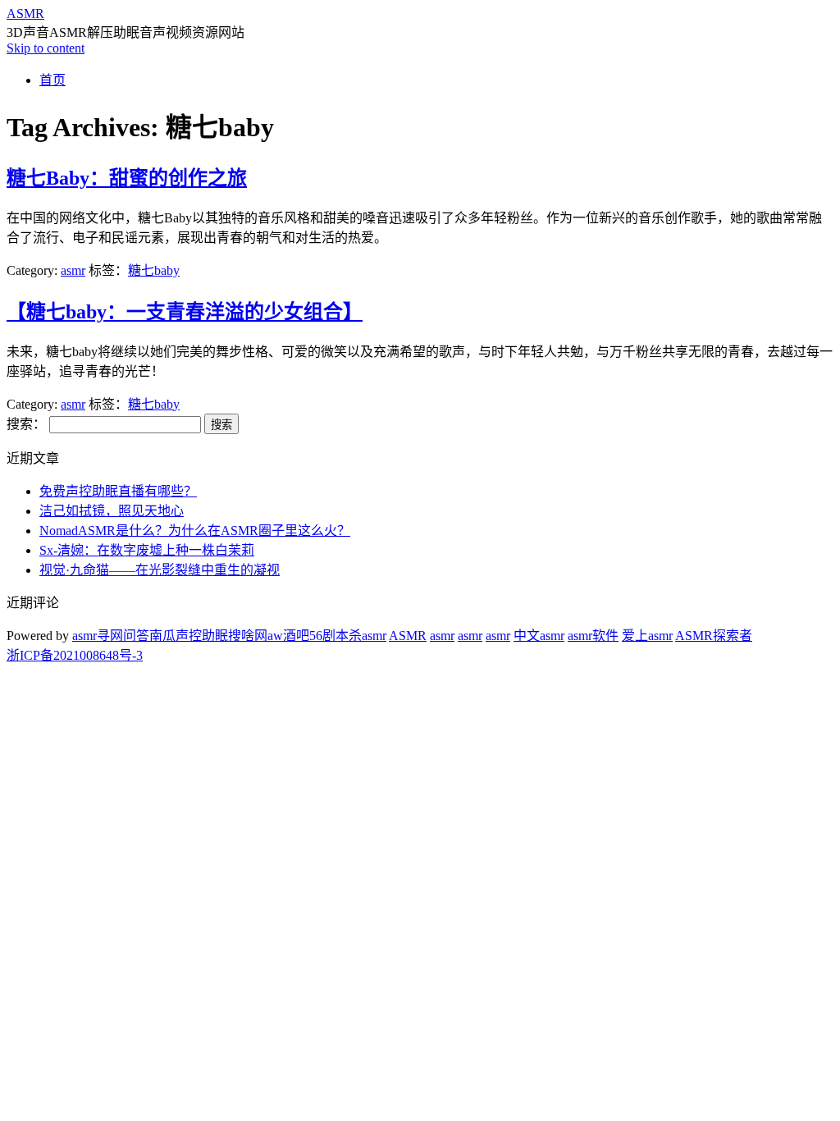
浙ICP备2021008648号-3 (75, 655)
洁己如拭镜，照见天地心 (111, 511)
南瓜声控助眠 (188, 636)
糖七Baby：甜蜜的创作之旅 (127, 178)
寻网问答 (123, 636)
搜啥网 (247, 636)
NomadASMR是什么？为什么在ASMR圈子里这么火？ (194, 531)
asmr (73, 270)
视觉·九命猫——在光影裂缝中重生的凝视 (159, 570)
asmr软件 (593, 636)
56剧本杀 (335, 636)
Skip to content (45, 48)
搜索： (26, 424)
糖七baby (154, 270)
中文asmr (539, 636)
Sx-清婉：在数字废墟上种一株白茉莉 (146, 550)
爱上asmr (647, 636)
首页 (52, 80)
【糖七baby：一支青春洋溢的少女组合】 (185, 312)
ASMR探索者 (713, 636)
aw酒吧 (288, 636)
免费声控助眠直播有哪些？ (118, 491)
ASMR (25, 14)
